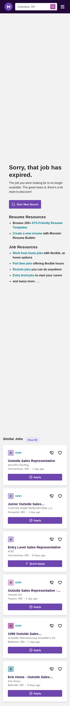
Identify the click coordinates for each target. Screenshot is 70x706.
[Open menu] (63, 6)
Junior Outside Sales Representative (24, 504)
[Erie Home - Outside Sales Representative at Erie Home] (35, 681)
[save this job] (60, 453)
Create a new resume (28, 233)
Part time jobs (22, 263)
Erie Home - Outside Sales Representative (29, 677)
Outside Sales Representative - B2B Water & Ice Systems (32, 591)
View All (32, 439)
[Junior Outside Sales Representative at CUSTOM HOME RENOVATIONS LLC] (35, 508)
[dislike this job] (52, 453)
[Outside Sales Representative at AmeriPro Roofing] (35, 465)
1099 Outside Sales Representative (23, 634)
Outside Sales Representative (31, 461)
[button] (25, 204)
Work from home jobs (28, 253)
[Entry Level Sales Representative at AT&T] (35, 551)
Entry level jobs (24, 275)
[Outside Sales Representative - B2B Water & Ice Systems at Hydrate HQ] (35, 595)
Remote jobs (22, 269)
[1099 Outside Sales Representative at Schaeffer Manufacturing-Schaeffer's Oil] (35, 638)
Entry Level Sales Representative (34, 547)
